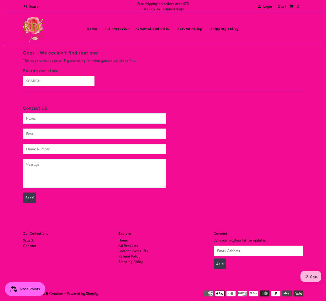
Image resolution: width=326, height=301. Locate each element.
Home (92, 29)
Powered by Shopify (82, 293)
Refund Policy (190, 29)
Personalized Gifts (152, 29)
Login (266, 6)
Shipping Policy (224, 29)
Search (28, 240)
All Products (116, 29)
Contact (29, 245)
